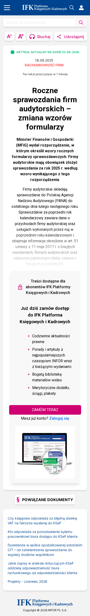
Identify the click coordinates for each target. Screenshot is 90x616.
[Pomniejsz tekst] (9, 36)
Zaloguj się (59, 418)
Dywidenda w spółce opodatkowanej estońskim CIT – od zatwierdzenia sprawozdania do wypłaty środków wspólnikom (45, 550)
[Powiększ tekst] (20, 36)
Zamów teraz (45, 409)
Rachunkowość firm (44, 65)
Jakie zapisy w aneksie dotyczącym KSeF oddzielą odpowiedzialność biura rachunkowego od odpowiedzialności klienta (42, 568)
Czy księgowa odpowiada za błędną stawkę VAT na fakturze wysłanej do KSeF (42, 520)
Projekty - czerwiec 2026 (27, 581)
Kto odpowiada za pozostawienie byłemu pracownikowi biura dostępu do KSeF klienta (43, 534)
